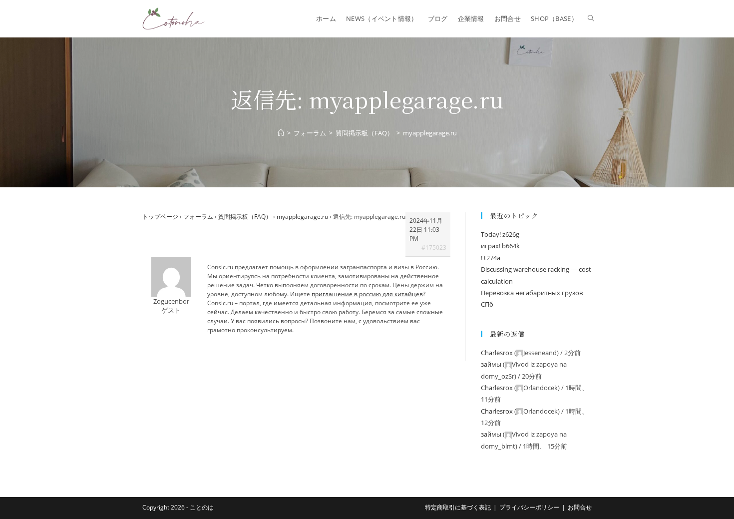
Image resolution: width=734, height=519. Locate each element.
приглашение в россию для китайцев (367, 294)
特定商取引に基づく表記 (458, 507)
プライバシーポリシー (529, 507)
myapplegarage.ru (302, 216)
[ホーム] (281, 132)
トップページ (160, 216)
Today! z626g (500, 234)
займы (491, 364)
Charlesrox (497, 352)
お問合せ (580, 507)
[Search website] (591, 18)
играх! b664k (500, 245)
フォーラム (198, 216)
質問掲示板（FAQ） (245, 216)
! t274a (490, 257)
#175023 (433, 247)
